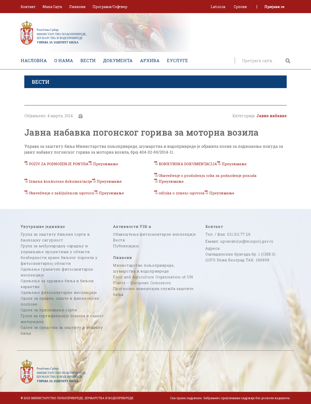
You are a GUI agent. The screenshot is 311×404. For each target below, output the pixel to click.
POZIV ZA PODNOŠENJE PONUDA (58, 163)
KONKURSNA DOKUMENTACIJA (188, 163)
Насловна (34, 60)
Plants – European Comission (142, 282)
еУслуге (177, 60)
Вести (88, 60)
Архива (150, 60)
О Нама (63, 60)
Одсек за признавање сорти (49, 309)
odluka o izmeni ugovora (182, 192)
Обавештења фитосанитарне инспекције (154, 234)
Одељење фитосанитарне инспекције (59, 292)
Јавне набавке (271, 115)
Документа (118, 60)
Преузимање (105, 163)
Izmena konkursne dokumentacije (60, 181)
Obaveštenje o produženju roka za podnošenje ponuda (208, 175)
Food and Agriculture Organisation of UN (153, 276)
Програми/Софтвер (110, 6)
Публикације (126, 245)
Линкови (77, 6)
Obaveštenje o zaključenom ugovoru (61, 192)
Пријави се (274, 6)
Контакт (28, 6)
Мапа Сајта (52, 6)
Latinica (218, 6)
